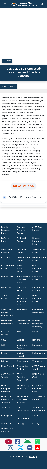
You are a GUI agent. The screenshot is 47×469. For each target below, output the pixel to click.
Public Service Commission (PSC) (23, 279)
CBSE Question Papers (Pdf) (22, 377)
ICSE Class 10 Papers (23, 186)
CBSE (3, 339)
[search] (42, 4)
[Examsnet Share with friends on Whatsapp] (37, 443)
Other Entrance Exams (36, 268)
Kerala (4, 353)
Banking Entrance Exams (21, 230)
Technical (5, 407)
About (35, 415)
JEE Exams (6, 257)
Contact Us (6, 423)
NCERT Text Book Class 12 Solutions (23, 399)
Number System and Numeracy (37, 323)
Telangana (37, 361)
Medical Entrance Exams (21, 268)
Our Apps (21, 423)
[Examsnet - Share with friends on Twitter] (20, 449)
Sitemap (33, 456)
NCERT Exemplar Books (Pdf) (6, 388)
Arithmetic (22, 309)
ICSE (3, 345)
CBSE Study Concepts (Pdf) (37, 388)
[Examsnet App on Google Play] (27, 443)
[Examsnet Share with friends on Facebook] (17, 443)
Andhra (20, 331)
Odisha (4, 361)
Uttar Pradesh (7, 366)
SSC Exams (6, 287)
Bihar (35, 331)
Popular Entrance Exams (5, 230)
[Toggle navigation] (5, 4)
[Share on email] (37, 449)
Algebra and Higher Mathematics (7, 312)
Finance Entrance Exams (36, 241)
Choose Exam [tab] (8, 86)
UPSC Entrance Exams (36, 298)
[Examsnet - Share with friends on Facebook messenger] (29, 449)
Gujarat (20, 339)
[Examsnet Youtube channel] (8, 443)
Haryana (36, 339)
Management (7, 415)
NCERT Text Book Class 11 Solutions (7, 399)
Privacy (35, 423)
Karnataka (37, 345)
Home (8, 61)
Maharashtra (38, 353)
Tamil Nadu (22, 361)
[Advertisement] (23, 32)
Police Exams (7, 276)
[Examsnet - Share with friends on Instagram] (10, 449)
